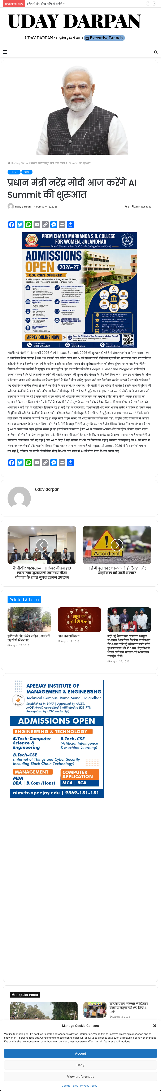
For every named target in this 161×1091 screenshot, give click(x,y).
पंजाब (27, 172)
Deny (80, 1065)
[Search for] (156, 52)
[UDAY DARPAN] (80, 28)
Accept (80, 1053)
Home (14, 163)
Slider (24, 163)
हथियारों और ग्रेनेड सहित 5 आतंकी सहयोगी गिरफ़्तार (53, 3)
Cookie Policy (70, 1085)
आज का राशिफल (68, 636)
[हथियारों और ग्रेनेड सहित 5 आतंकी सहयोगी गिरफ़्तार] (29, 619)
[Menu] (5, 52)
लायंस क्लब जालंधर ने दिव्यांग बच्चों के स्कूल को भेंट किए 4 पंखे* (129, 1008)
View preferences (80, 1077)
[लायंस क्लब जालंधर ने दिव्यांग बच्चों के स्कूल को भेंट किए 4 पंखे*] (94, 1010)
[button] (155, 1026)
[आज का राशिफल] (79, 619)
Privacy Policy (88, 1085)
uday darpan (23, 206)
